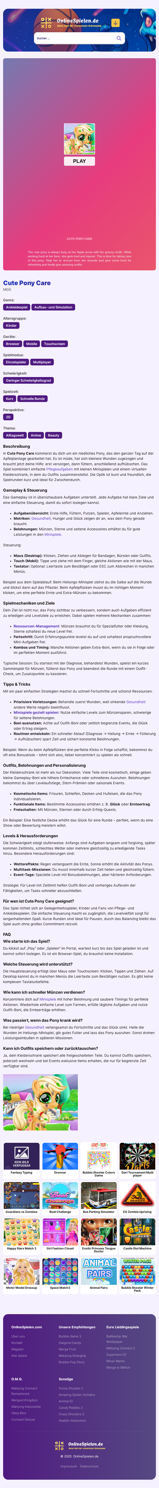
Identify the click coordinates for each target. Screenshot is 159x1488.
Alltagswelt (15, 435)
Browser (12, 344)
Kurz (9, 399)
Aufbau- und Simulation (53, 307)
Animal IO (66, 1401)
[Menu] (115, 23)
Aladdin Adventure (72, 1420)
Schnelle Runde (32, 399)
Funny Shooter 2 (71, 1388)
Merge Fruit (67, 1349)
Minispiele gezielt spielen (36, 712)
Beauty (53, 435)
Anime (36, 435)
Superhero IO (116, 1355)
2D (8, 417)
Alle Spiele (19, 1356)
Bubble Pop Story (71, 1362)
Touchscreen (54, 344)
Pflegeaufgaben (59, 469)
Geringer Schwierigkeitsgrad (28, 380)
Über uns (18, 1336)
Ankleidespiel (16, 307)
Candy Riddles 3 (71, 1408)
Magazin (17, 1349)
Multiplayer (42, 362)
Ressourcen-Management (36, 626)
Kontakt (16, 1343)
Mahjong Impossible (26, 1407)
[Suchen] (119, 38)
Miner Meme (115, 1361)
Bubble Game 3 (70, 1336)
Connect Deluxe (23, 1419)
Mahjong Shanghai (72, 1356)
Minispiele (53, 534)
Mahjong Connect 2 (120, 1348)
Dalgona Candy (70, 1343)
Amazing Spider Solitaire (77, 1395)
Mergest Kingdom (24, 1400)
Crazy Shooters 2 (71, 1414)
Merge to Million (118, 1367)
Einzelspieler (16, 362)
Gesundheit (41, 518)
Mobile (31, 344)
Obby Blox (18, 1413)
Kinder (11, 325)
